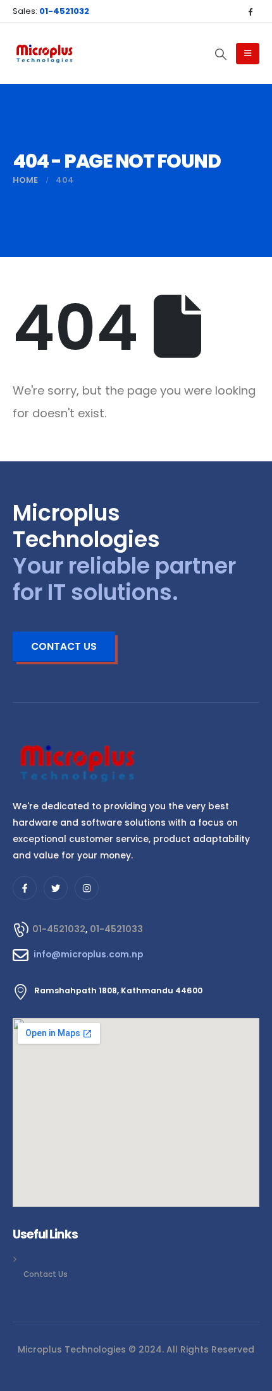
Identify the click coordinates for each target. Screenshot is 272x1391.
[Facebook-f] (25, 888)
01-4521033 (116, 929)
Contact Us (45, 1274)
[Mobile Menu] (247, 53)
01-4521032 (58, 929)
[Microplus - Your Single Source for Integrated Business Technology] (44, 53)
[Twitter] (56, 888)
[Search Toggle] (221, 54)
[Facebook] (250, 11)
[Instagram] (87, 888)
